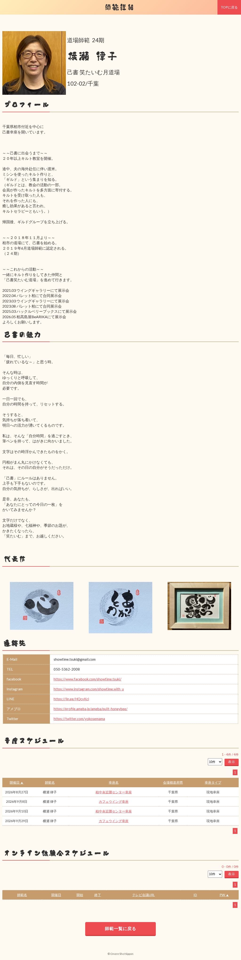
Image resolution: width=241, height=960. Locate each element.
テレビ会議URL (143, 895)
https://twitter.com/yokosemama (79, 719)
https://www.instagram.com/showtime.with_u (89, 689)
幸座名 (114, 782)
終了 (97, 895)
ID (195, 895)
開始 (79, 895)
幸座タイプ (213, 782)
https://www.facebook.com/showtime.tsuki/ (87, 679)
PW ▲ (224, 895)
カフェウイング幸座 (114, 801)
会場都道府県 (173, 782)
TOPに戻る (229, 7)
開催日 (56, 895)
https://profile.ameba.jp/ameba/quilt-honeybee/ (91, 709)
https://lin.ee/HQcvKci (71, 699)
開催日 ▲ (17, 782)
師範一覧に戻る (120, 928)
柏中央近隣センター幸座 (114, 792)
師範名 (50, 782)
